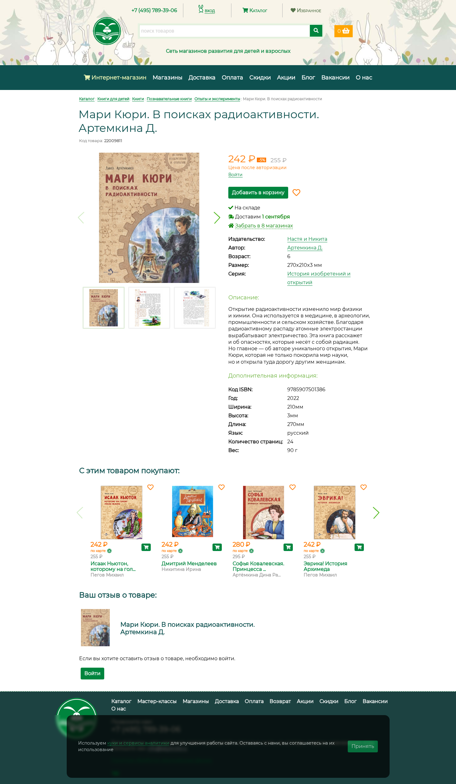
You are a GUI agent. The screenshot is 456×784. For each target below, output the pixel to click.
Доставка (202, 77)
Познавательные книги (169, 98)
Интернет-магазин (118, 77)
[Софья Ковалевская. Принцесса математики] (263, 512)
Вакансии (335, 77)
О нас (364, 77)
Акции (286, 77)
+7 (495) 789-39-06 (154, 10)
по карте (98, 551)
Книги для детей (113, 98)
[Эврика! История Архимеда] (334, 512)
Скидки (260, 77)
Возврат (280, 701)
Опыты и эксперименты (217, 98)
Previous (81, 218)
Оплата (232, 77)
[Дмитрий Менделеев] (192, 512)
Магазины (167, 77)
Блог (308, 77)
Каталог (257, 10)
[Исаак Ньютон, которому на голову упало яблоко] (121, 512)
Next (217, 218)
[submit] (316, 31)
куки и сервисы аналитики (138, 743)
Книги (138, 98)
